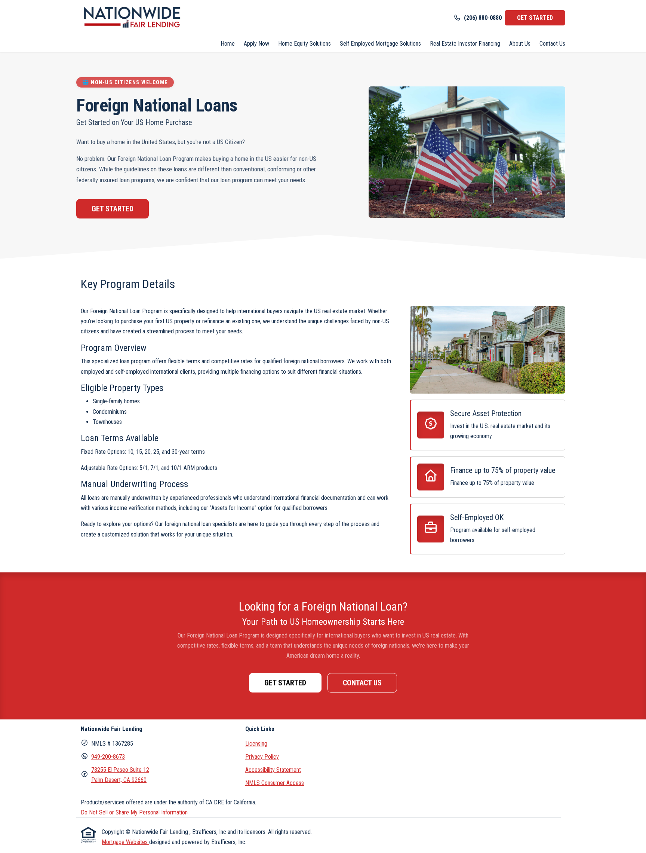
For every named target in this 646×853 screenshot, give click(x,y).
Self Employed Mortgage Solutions (380, 43)
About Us (519, 43)
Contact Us (552, 43)
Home (228, 43)
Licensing (256, 743)
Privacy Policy (262, 756)
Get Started (112, 208)
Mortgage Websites (125, 842)
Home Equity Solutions (304, 43)
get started (535, 17)
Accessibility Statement (273, 769)
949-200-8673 (108, 756)
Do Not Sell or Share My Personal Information (134, 812)
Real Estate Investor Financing (465, 43)
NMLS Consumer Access (274, 782)
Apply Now (256, 43)
